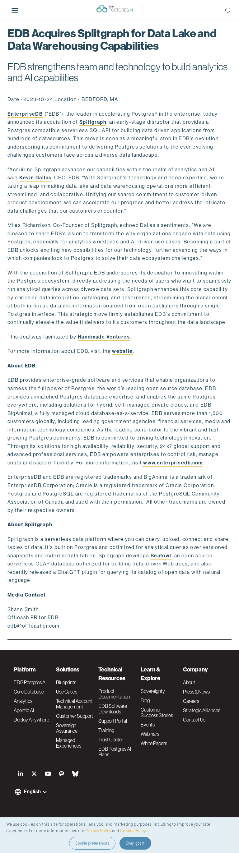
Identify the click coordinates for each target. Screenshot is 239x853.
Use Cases (66, 691)
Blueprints (66, 682)
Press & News (196, 691)
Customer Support (74, 716)
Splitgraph (92, 122)
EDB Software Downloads (112, 708)
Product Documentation (114, 693)
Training (106, 730)
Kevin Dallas (35, 178)
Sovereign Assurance (66, 728)
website (122, 351)
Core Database (29, 691)
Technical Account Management (74, 703)
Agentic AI (24, 710)
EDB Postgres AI (30, 682)
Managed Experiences (68, 743)
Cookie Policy (133, 830)
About (189, 682)
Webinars (150, 734)
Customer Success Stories (157, 712)
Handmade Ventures (104, 337)
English (32, 792)
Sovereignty (153, 691)
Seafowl (161, 556)
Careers (191, 701)
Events (148, 724)
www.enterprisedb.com (172, 463)
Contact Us (194, 719)
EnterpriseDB (25, 114)
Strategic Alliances (201, 710)
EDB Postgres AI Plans (114, 751)
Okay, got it (135, 843)
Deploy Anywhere (31, 719)
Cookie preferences (92, 843)
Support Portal (112, 721)
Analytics (23, 701)
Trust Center (110, 739)
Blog (145, 700)
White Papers (154, 743)
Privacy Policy (98, 830)
